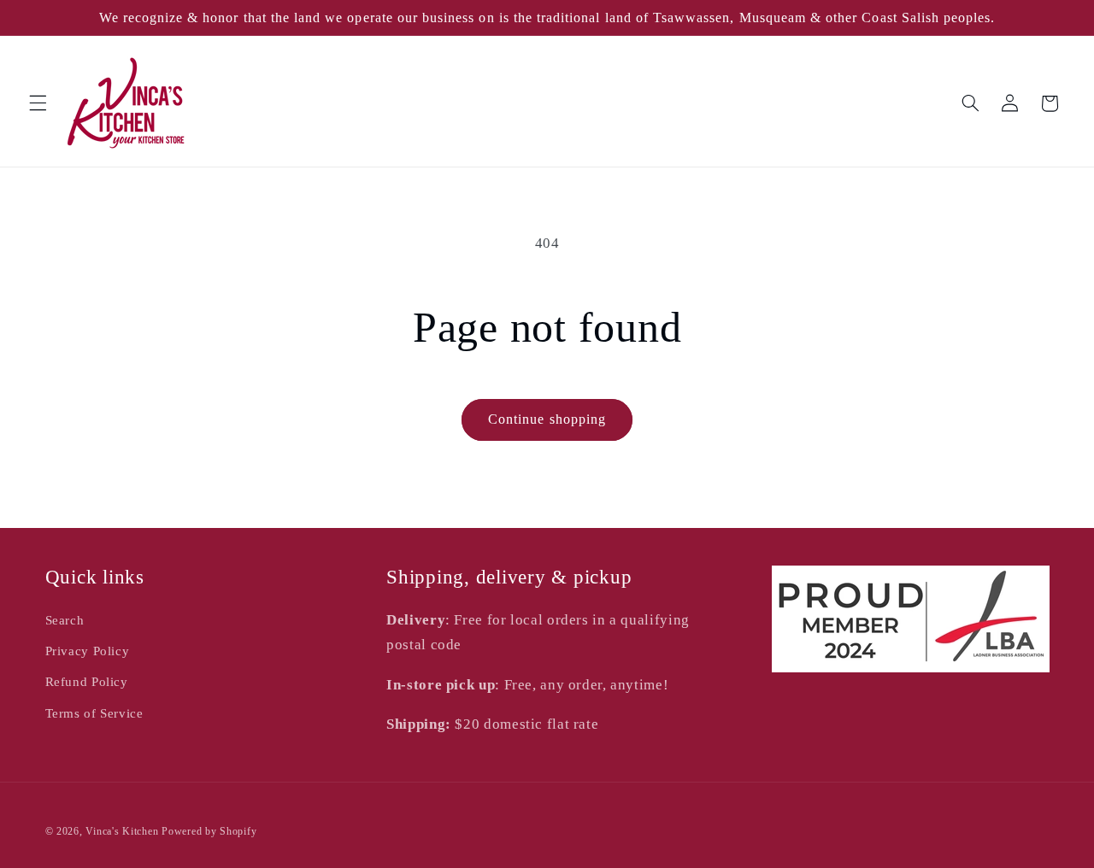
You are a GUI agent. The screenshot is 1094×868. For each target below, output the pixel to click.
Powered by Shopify (209, 831)
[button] (37, 103)
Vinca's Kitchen (121, 831)
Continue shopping (547, 419)
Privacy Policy (87, 651)
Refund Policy (86, 682)
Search (65, 620)
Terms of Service (94, 713)
